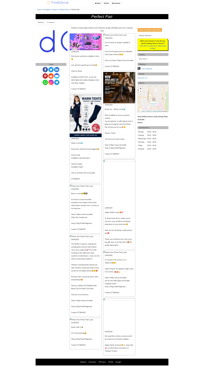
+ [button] (140, 88)
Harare (54, 9)
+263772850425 (146, 69)
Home (98, 3)
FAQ (111, 362)
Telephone (51, 22)
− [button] (140, 91)
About (83, 362)
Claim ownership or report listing (150, 30)
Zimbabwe (46, 9)
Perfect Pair (154, 104)
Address (41, 22)
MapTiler (149, 111)
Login (118, 362)
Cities (107, 3)
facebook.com (142, 78)
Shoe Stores (143, 59)
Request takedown (145, 35)
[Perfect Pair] (153, 99)
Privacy (103, 362)
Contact (93, 362)
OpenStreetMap (157, 111)
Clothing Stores (64, 9)
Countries (116, 3)
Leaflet (143, 111)
